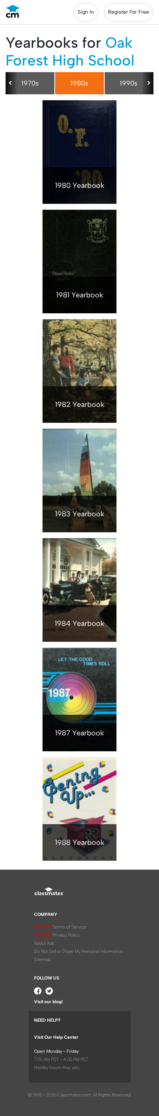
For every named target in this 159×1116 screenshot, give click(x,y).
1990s (129, 83)
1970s (30, 83)
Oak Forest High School (70, 51)
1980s (79, 83)
